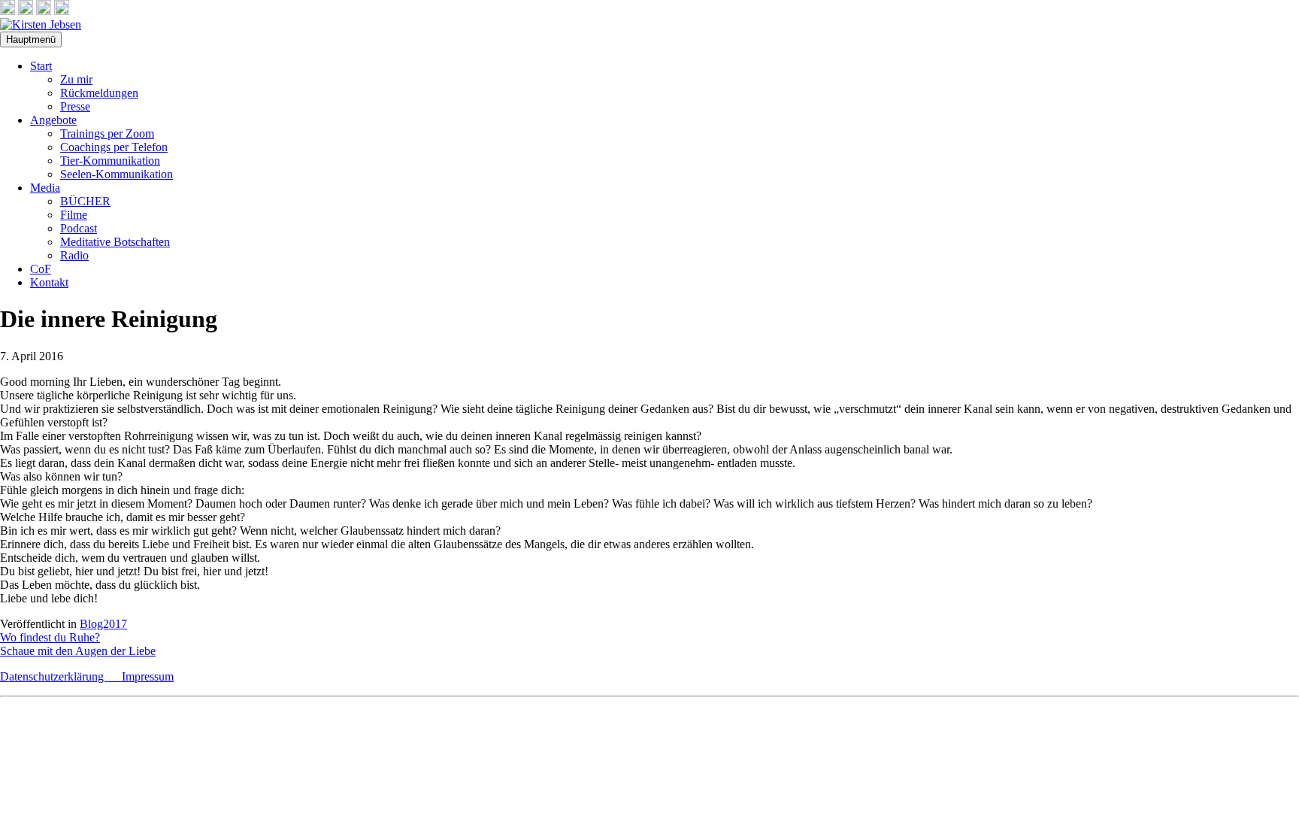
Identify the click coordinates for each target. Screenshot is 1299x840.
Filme (73, 214)
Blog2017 (103, 623)
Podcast (78, 228)
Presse (75, 106)
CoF (40, 268)
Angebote (53, 120)
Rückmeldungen (99, 92)
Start (41, 65)
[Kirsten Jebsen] (40, 24)
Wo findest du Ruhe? (50, 637)
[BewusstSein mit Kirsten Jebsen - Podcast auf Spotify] (61, 11)
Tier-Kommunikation (110, 160)
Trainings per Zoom (107, 133)
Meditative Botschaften (115, 241)
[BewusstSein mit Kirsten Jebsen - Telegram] (25, 11)
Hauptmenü (31, 39)
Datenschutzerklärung (61, 676)
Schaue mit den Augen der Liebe (78, 650)
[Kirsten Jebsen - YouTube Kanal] (43, 11)
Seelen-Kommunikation (116, 174)
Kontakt (49, 282)
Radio (74, 255)
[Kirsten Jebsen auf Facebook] (7, 11)
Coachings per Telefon (114, 147)
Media (45, 187)
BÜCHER (85, 201)
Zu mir (76, 79)
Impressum (148, 676)
